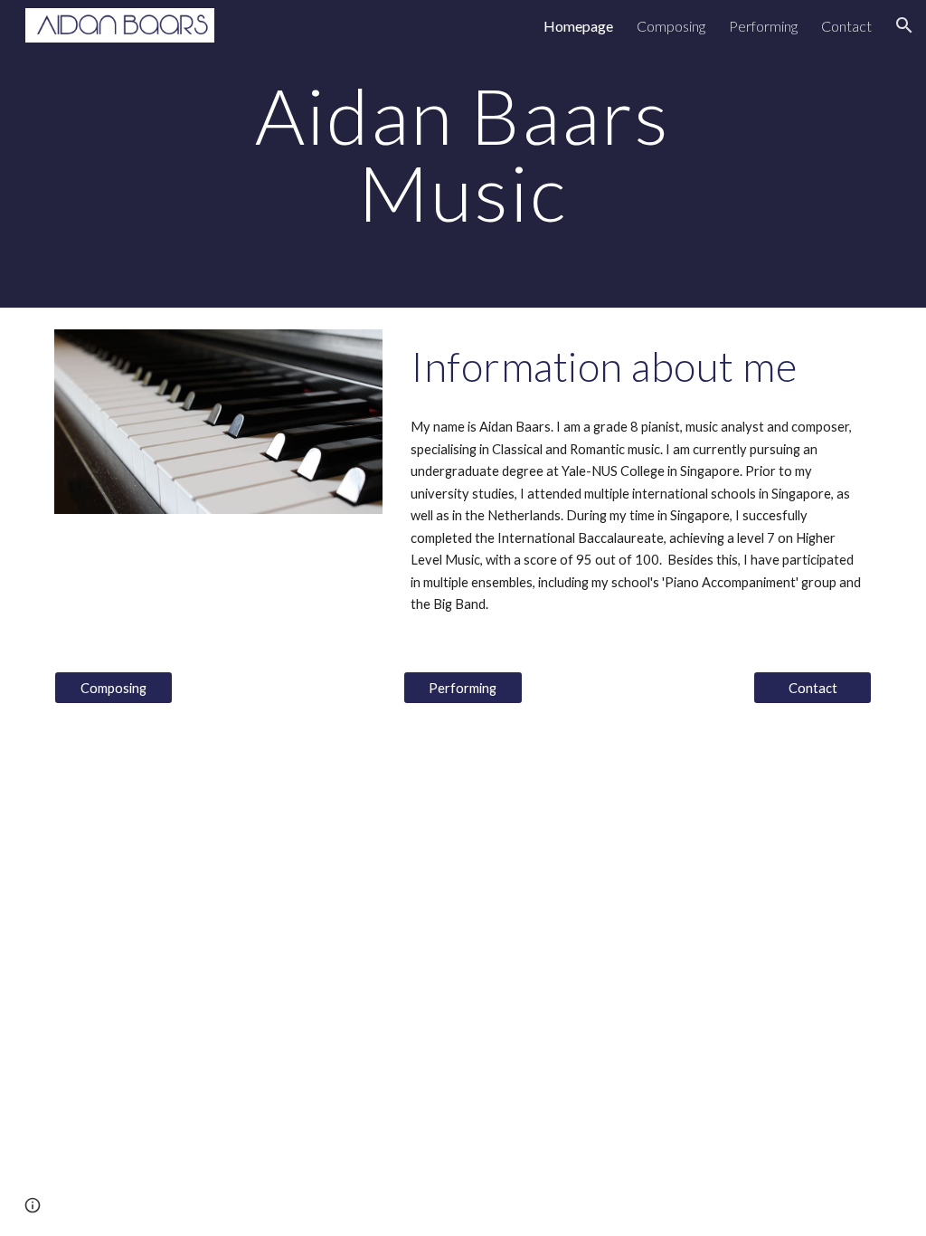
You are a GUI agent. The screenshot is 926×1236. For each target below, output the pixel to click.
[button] (904, 25)
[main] (463, 154)
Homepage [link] (578, 25)
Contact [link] (846, 25)
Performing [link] (763, 25)
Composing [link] (671, 25)
